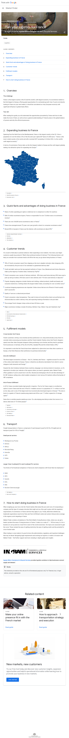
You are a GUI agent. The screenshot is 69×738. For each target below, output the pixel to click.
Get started (12, 680)
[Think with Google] (9, 3)
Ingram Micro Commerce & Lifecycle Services (16, 560)
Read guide (9, 627)
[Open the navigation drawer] (3, 8)
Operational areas (13, 21)
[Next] (60, 614)
